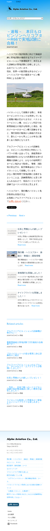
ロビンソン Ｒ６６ (14, 462)
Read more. (22, 245)
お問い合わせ (15, 201)
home (10, 511)
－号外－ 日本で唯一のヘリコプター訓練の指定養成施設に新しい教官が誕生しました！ (24, 389)
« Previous (12, 215)
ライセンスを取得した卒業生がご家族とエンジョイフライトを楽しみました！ (24, 402)
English (9, 2)
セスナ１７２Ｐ (12, 469)
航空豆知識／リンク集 (14, 475)
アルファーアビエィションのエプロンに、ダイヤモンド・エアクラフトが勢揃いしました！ (24, 366)
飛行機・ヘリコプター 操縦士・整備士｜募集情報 (24, 459)
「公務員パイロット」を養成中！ (18, 491)
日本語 (18, 2)
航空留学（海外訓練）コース (17, 465)
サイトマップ (12, 520)
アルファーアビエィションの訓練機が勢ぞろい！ (24, 332)
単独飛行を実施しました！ (30, 273)
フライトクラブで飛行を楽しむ (17, 472)
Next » (22, 215)
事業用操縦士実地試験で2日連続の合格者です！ (25, 343)
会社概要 (11, 514)
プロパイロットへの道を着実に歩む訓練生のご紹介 (24, 354)
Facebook (13, 524)
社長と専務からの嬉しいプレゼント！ (24, 378)
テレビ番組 (11, 517)
